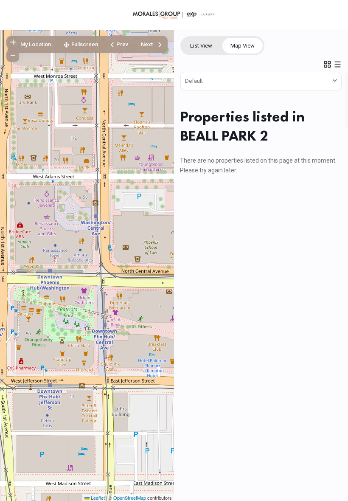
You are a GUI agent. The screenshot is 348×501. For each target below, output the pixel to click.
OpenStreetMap (129, 497)
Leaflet (97, 497)
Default (194, 81)
